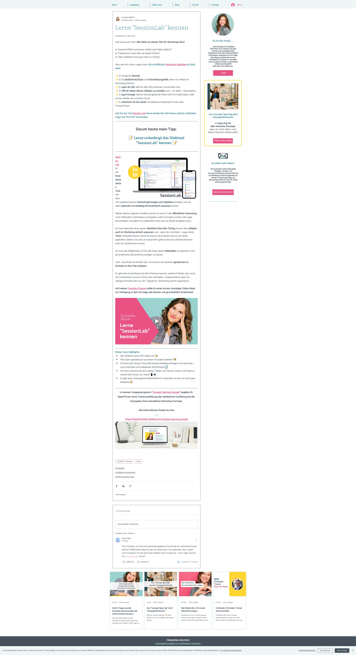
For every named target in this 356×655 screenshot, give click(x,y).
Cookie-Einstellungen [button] (307, 650)
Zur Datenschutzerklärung (231, 650)
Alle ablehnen (325, 650)
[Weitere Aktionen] (196, 540)
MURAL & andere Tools (124, 476)
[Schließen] (352, 650)
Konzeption (119, 468)
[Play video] (156, 321)
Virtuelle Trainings (124, 461)
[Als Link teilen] (130, 486)
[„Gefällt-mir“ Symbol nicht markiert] (124, 562)
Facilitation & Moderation (125, 472)
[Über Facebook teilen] (116, 486)
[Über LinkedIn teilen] (123, 486)
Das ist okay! (342, 650)
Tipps (138, 461)
